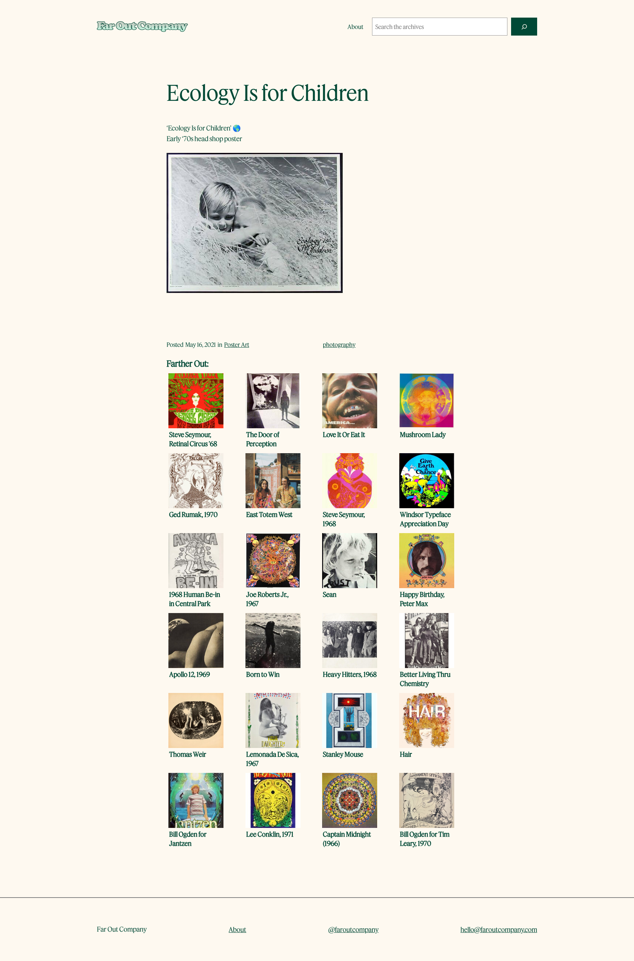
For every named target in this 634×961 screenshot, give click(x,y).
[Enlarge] (333, 162)
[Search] (524, 27)
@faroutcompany (353, 929)
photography (339, 344)
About (237, 929)
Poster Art (236, 344)
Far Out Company (122, 929)
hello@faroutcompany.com (498, 929)
